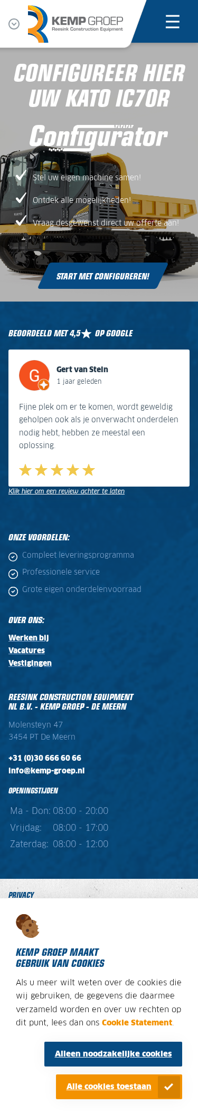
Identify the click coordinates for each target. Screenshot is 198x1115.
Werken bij (28, 638)
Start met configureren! (102, 275)
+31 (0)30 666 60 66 (44, 758)
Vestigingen (30, 663)
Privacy (21, 894)
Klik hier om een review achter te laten (66, 491)
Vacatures (26, 651)
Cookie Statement (137, 1023)
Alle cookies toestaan (109, 1087)
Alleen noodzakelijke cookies (113, 1054)
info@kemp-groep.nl (46, 771)
